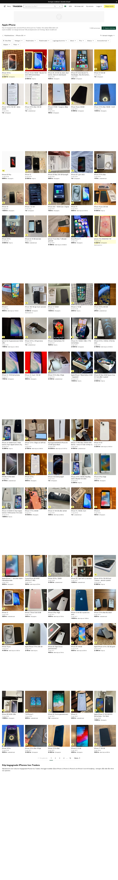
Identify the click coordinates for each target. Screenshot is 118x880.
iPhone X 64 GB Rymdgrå (56, 477)
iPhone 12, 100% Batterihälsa (11, 375)
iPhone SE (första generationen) (58, 714)
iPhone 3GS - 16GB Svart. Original (58, 206)
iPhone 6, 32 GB (76, 748)
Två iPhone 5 (29, 714)
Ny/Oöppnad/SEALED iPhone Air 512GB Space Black (58, 443)
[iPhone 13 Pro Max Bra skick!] (105, 600)
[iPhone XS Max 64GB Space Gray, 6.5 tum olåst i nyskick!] (105, 362)
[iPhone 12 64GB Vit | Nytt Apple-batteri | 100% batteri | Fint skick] (13, 498)
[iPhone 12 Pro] (36, 464)
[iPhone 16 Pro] (12, 60)
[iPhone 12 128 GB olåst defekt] (59, 498)
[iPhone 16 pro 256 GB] (105, 194)
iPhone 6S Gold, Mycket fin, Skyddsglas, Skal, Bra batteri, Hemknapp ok (80, 74)
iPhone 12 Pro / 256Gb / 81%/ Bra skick (104, 342)
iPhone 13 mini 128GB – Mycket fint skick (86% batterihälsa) (36, 74)
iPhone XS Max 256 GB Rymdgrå (58, 174)
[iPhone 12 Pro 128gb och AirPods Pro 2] (36, 430)
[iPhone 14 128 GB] (105, 60)
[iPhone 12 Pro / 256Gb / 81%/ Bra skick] (105, 328)
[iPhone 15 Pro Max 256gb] (59, 362)
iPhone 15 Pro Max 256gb (56, 375)
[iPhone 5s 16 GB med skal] (36, 226)
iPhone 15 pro (6, 646)
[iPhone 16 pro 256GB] (82, 94)
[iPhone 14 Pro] (13, 226)
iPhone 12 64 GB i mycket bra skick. (80, 613)
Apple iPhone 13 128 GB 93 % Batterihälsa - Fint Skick (103, 715)
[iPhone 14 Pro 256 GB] (105, 294)
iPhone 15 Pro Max (100, 174)
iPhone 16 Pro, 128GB (54, 578)
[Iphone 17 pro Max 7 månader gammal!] (59, 226)
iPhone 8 (97, 511)
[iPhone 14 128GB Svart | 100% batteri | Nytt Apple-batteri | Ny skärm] (13, 430)
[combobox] (40, 6)
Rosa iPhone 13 (76, 239)
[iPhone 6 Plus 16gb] (59, 600)
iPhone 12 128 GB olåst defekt (57, 511)
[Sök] (55, 6)
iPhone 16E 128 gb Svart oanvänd (35, 307)
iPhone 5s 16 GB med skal (33, 239)
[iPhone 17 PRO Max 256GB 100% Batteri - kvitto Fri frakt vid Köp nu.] (82, 430)
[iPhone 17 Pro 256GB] (36, 498)
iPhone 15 (74, 206)
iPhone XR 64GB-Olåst (9, 714)
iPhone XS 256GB (76, 646)
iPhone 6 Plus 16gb (54, 612)
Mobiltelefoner (9, 35)
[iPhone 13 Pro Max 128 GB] (36, 94)
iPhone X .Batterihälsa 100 (56, 341)
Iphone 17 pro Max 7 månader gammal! (57, 240)
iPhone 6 (66, 768)
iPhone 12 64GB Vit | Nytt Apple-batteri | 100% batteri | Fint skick (12, 512)
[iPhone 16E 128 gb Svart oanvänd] (36, 294)
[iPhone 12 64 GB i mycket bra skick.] (82, 600)
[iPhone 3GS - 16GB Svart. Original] (59, 194)
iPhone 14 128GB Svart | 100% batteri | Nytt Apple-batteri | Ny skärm (12, 444)
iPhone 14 (5, 206)
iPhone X (4, 307)
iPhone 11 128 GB (99, 748)
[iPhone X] (13, 294)
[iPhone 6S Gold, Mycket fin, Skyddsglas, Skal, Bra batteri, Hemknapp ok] (82, 60)
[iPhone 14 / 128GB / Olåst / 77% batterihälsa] (82, 328)
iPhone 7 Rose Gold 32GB (33, 612)
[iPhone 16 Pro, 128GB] (59, 566)
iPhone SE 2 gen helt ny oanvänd (81, 578)
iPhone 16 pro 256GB (77, 107)
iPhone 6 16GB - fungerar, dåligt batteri (58, 108)
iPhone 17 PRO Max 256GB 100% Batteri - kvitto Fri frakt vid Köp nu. (82, 443)
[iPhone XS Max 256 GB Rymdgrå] (59, 162)
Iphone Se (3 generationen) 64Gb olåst (12, 342)
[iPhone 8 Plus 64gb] (105, 464)
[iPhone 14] (13, 194)
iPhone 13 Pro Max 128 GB (33, 107)
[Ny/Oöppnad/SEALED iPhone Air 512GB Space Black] (59, 430)
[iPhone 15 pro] (13, 634)
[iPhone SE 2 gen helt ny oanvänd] (82, 566)
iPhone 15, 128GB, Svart (78, 511)
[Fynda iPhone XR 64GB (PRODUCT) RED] (36, 566)
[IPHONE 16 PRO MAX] (13, 464)
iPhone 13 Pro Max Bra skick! (103, 612)
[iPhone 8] (105, 498)
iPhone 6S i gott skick (78, 174)
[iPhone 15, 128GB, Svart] (82, 498)
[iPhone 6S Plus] (13, 162)
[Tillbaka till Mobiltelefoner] (2, 35)
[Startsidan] (17, 6)
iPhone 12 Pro (29, 477)
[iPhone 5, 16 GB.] (82, 294)
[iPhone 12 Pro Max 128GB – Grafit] (105, 94)
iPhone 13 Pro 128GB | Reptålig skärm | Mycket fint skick (80, 477)
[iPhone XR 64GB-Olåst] (13, 702)
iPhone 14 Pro (6, 239)
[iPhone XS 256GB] (82, 634)
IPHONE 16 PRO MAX (8, 477)
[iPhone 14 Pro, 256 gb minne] (36, 328)
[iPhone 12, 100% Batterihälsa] (13, 362)
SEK (70, 6)
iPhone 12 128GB (53, 307)
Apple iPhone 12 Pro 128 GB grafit (104, 646)
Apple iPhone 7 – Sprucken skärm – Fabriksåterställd (13, 579)
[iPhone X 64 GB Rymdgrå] (59, 464)
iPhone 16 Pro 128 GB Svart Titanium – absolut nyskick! (102, 579)
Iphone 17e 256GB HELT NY (102, 239)
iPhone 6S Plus (6, 174)
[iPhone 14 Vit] (105, 430)
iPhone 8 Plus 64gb (100, 477)
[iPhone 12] (36, 162)
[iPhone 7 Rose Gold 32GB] (36, 600)
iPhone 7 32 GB (30, 206)
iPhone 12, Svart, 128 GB (32, 375)
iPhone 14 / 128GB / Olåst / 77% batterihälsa (81, 342)
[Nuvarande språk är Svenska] (65, 6)
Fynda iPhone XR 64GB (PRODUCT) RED (32, 579)
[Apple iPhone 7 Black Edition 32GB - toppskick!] (82, 362)
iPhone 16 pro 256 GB (101, 206)
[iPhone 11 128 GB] (105, 736)
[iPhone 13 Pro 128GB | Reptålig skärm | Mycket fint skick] (82, 464)
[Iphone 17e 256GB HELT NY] (105, 226)
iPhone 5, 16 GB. (76, 307)
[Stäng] (116, 2)
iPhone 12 (28, 174)
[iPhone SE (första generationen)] (59, 702)
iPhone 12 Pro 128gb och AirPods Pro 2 (35, 443)
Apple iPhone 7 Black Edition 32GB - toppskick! (81, 376)
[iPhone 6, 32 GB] (82, 736)
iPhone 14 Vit (98, 442)
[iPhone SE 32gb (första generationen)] (59, 634)
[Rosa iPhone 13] (82, 226)
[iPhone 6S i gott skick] (82, 162)
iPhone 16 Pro (6, 73)
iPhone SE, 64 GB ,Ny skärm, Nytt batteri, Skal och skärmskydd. (58, 74)
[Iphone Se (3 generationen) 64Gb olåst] (13, 328)
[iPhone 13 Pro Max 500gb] (36, 736)
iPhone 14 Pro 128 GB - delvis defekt (11, 108)
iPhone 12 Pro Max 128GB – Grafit (104, 107)
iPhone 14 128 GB (99, 73)
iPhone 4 (60, 768)
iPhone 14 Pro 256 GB (101, 307)
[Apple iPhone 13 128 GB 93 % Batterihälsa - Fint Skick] (105, 702)
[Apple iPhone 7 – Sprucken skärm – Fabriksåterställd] (13, 566)
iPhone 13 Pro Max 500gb (33, 748)
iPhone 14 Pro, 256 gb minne (34, 341)
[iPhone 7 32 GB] (36, 194)
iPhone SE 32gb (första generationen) (55, 647)
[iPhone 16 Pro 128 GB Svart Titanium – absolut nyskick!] (105, 566)
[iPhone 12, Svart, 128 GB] (36, 362)
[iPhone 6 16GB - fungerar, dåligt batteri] (59, 94)
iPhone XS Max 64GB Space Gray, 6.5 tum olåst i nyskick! (104, 376)
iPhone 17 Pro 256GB (31, 511)
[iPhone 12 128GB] (59, 294)
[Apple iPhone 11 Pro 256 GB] (36, 634)
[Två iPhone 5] (36, 702)
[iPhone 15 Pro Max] (105, 162)
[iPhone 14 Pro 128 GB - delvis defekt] (13, 94)
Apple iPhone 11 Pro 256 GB (33, 646)
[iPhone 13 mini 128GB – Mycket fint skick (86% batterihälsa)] (36, 60)
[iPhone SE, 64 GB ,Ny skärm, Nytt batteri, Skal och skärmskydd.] (59, 60)
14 (70, 758)
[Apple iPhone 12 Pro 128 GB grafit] (105, 634)
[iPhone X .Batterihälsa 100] (59, 328)
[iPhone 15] (82, 194)
